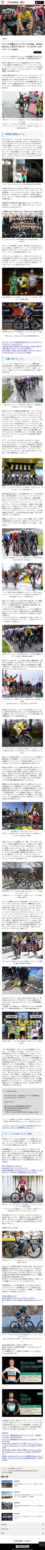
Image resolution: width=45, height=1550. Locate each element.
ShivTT (35, 1470)
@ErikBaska (35, 1095)
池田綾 (10, 1472)
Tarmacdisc (27, 1470)
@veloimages (11, 1106)
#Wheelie (28, 1106)
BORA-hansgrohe (20, 1470)
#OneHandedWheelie (10, 1108)
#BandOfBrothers (20, 1106)
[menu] (42, 1544)
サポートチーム (12, 1470)
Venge (32, 1470)
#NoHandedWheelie (23, 1108)
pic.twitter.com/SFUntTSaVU (12, 1110)
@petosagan (21, 1095)
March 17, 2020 (33, 1112)
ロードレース (5, 1472)
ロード (9, 1468)
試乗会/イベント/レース (16, 1468)
